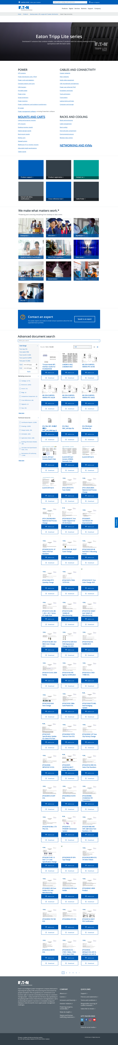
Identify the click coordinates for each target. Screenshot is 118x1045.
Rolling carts (21, 138)
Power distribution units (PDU (27, 77)
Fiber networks (64, 77)
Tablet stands (22, 152)
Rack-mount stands (24, 134)
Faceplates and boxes (66, 90)
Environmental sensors (67, 134)
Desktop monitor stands (25, 127)
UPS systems (22, 73)
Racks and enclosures (66, 120)
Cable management (66, 124)
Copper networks (65, 73)
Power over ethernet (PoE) (68, 87)
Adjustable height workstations (27, 148)
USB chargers (22, 87)
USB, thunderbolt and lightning (69, 83)
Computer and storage (67, 104)
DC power (21, 108)
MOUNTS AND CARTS (31, 117)
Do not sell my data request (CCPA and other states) (33, 1039)
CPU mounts (22, 124)
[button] (116, 522)
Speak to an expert (85, 319)
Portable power (22, 90)
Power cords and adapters (26, 80)
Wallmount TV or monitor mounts (28, 145)
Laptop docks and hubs (67, 101)
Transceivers (64, 97)
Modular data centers (66, 138)
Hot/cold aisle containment (68, 131)
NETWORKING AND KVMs (76, 145)
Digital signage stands (24, 131)
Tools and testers (65, 94)
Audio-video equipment (67, 80)
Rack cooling (63, 127)
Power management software (27, 111)
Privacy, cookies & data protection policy (30, 1037)
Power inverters (23, 101)
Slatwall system (22, 141)
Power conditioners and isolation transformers (32, 104)
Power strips (22, 94)
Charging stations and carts (26, 83)
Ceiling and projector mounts (27, 120)
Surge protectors (23, 97)
